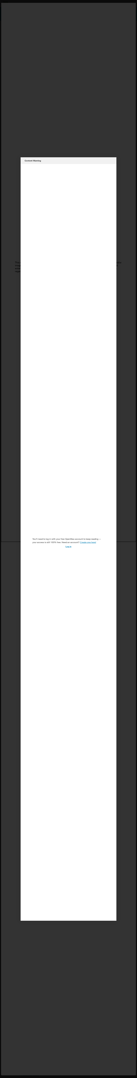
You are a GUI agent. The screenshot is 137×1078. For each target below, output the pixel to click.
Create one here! (88, 542)
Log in (68, 546)
